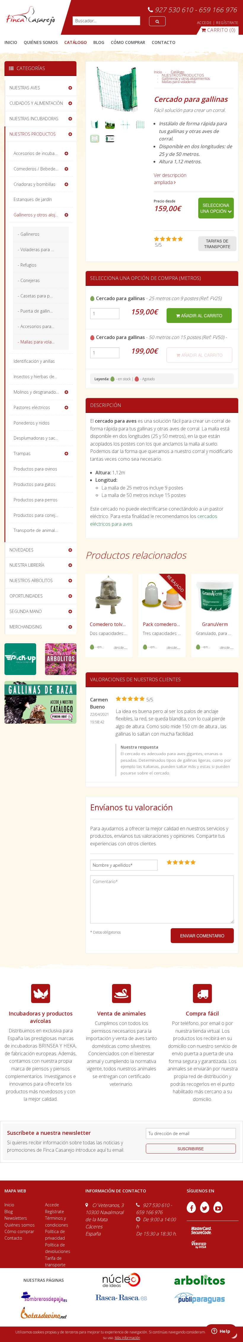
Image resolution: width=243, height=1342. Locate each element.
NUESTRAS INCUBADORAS (33, 118)
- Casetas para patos (38, 296)
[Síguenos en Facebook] (192, 1211)
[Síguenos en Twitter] (205, 1211)
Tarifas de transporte (217, 243)
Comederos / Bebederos (38, 169)
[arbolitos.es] (199, 1279)
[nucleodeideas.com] (121, 1279)
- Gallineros (28, 234)
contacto (163, 42)
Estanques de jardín (33, 199)
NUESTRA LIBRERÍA (26, 565)
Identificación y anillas (34, 361)
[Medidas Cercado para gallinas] (140, 124)
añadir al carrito (201, 316)
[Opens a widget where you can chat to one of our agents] (220, 1331)
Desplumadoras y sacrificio (39, 438)
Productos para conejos (37, 515)
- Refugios (27, 265)
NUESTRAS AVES (24, 88)
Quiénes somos (19, 1225)
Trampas (22, 453)
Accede (52, 1205)
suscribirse (191, 1148)
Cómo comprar (19, 1231)
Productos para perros (35, 500)
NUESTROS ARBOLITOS (31, 580)
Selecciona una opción (214, 208)
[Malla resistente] (125, 124)
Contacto (13, 1238)
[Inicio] (30, 15)
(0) (221, 30)
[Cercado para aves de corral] (109, 124)
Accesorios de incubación (38, 153)
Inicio (10, 42)
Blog (8, 1211)
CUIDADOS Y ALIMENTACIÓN (36, 103)
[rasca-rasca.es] (121, 1297)
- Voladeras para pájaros (41, 249)
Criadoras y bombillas (34, 184)
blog (98, 42)
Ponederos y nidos (31, 423)
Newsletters (15, 1218)
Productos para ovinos (35, 469)
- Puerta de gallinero (37, 311)
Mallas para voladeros (179, 81)
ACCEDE (204, 22)
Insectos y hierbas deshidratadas (43, 376)
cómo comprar (128, 42)
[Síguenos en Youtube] (218, 1211)
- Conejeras (29, 280)
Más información (127, 1337)
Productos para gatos (34, 484)
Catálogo (177, 72)
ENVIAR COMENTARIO (202, 936)
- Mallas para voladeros (40, 342)
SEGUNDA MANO (25, 611)
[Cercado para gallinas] (94, 124)
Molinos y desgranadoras (38, 392)
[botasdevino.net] (43, 1314)
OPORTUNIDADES (26, 596)
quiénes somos (41, 42)
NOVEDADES (21, 550)
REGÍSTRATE (227, 22)
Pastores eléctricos (32, 407)
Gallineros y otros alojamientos (186, 78)
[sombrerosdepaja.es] (43, 1297)
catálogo (75, 42)
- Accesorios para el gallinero (43, 326)
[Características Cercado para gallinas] (94, 138)
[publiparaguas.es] (199, 1297)
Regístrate (54, 1211)
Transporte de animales (36, 530)
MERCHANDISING (25, 627)
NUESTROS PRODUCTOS (183, 75)
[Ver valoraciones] (171, 242)
